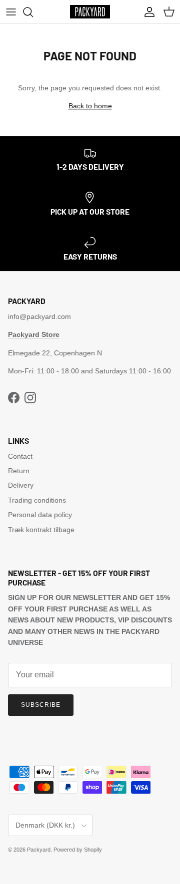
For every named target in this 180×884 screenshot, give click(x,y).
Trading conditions (37, 500)
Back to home (90, 106)
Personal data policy (40, 515)
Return (19, 471)
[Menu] (11, 12)
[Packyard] (90, 11)
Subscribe (40, 704)
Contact (20, 456)
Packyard (38, 850)
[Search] (33, 12)
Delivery (21, 485)
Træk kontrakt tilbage (41, 530)
